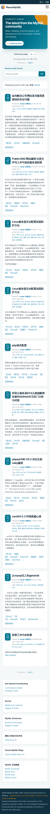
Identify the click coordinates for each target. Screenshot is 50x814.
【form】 (13, 501)
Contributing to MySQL (13, 688)
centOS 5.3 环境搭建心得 (26, 516)
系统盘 (36, 412)
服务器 (35, 109)
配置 (40, 355)
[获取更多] (9, 147)
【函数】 (23, 329)
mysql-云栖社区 (25, 104)
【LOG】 (21, 377)
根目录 (22, 174)
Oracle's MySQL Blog (15, 754)
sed (25, 644)
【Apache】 (24, 206)
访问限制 (19, 240)
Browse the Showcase (13, 723)
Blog (22, 644)
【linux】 (9, 270)
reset (37, 85)
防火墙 (14, 412)
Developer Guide (11, 691)
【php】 (17, 270)
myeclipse (36, 526)
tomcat (25, 172)
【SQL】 (34, 498)
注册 (47, 2)
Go (42, 74)
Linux (22, 235)
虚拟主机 (34, 237)
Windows (19, 585)
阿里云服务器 (29, 412)
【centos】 (16, 560)
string (18, 109)
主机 (28, 237)
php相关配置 (19, 345)
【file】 (21, 501)
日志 (36, 355)
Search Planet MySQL (14, 68)
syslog (25, 355)
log (21, 355)
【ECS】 (15, 443)
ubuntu (18, 526)
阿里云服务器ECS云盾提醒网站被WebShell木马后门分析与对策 (28, 397)
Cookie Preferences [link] (9, 798)
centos (24, 526)
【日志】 (13, 377)
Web (18, 410)
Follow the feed (15, 43)
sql (21, 472)
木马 (13, 111)
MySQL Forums (11, 778)
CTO (35, 644)
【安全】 (8, 143)
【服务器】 (26, 143)
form (13, 475)
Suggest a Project (11, 725)
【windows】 (33, 619)
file (24, 472)
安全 (39, 109)
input (18, 475)
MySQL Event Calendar (13, 705)
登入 (41, 2)
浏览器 (20, 357)
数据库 (30, 109)
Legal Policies (15, 796)
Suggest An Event (12, 708)
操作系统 (30, 528)
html (18, 644)
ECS (36, 410)
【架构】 (17, 203)
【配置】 (29, 377)
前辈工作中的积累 (22, 634)
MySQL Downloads (12, 769)
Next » (30, 63)
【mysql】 (36, 143)
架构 (17, 174)
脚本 (43, 109)
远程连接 (37, 528)
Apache (19, 172)
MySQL (24, 109)
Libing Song (11, 740)
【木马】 (17, 143)
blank (20, 647)
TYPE (28, 472)
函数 (24, 237)
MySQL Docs (10, 772)
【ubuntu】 (24, 557)
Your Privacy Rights (28, 796)
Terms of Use (42, 796)
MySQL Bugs (10, 775)
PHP (17, 235)
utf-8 (30, 526)
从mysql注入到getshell (25, 575)
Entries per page (21, 54)
